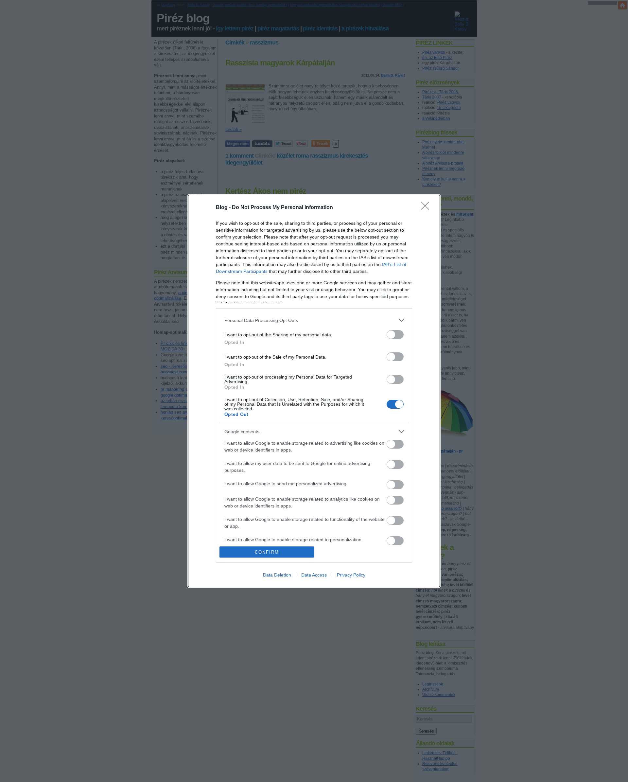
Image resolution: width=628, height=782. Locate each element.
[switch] (395, 334)
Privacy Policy (351, 575)
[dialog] (314, 391)
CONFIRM (267, 552)
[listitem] (314, 320)
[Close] (427, 208)
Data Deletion (277, 575)
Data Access (314, 575)
